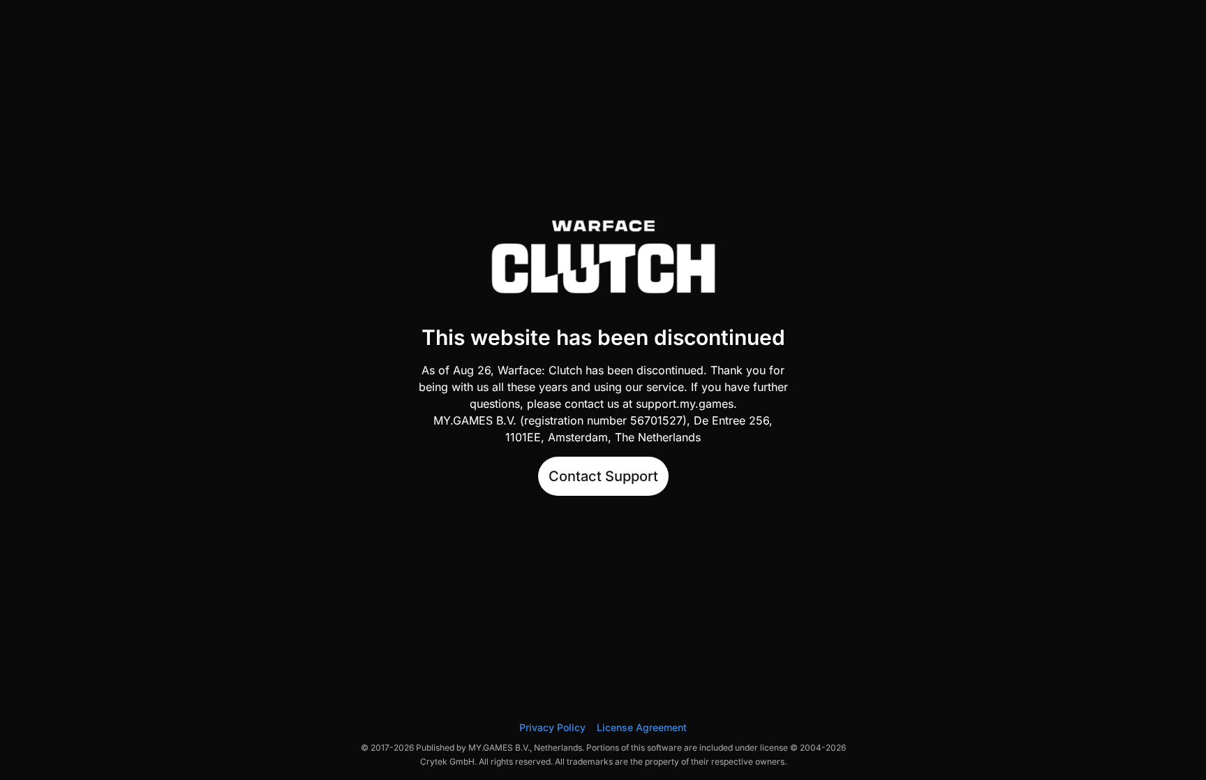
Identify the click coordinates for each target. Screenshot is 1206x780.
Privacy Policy (552, 727)
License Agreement (642, 727)
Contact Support (603, 476)
